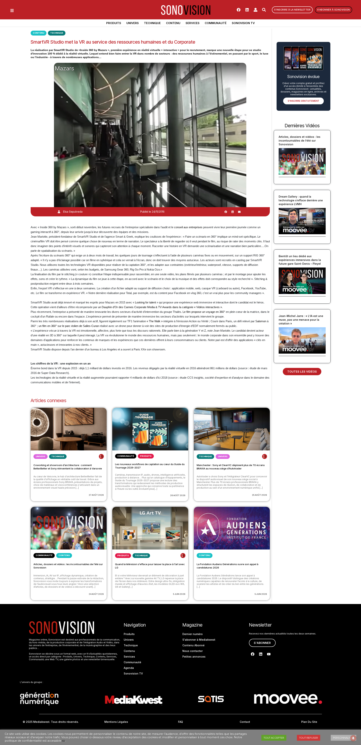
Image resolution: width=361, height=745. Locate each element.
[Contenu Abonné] (101, 456)
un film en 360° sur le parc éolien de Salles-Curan (69, 325)
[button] (225, 211)
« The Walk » (155, 321)
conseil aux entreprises (188, 227)
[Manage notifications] (353, 738)
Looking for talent (145, 302)
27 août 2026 (96, 495)
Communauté (216, 23)
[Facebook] (238, 10)
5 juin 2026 (179, 594)
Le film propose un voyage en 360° (204, 311)
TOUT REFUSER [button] (308, 737)
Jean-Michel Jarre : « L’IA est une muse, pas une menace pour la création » (301, 319)
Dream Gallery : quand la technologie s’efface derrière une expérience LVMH (301, 200)
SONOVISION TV (243, 23)
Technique (152, 23)
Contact (245, 721)
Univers (132, 23)
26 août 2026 (177, 495)
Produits (113, 23)
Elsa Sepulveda (73, 211)
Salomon (260, 321)
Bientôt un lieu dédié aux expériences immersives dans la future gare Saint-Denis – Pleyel (300, 260)
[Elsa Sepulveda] (59, 211)
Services (192, 23)
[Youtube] (268, 654)
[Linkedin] (247, 10)
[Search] (264, 10)
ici (63, 740)
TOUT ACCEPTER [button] (274, 737)
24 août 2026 (96, 594)
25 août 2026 (259, 495)
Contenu (173, 23)
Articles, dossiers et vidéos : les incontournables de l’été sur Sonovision (299, 140)
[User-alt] (255, 10)
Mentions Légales (116, 721)
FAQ (180, 721)
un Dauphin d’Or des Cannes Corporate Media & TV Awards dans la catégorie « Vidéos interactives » (160, 307)
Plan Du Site (309, 721)
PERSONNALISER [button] (343, 737)
